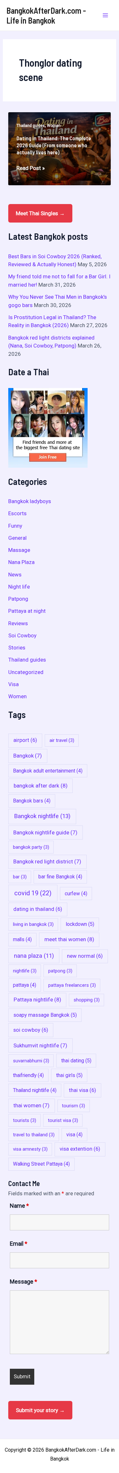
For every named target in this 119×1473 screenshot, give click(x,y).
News (15, 574)
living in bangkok (33, 924)
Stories (16, 647)
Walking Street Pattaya (41, 1164)
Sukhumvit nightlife (40, 1045)
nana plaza (34, 955)
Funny (15, 526)
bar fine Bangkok (60, 877)
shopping (87, 1000)
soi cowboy (30, 1030)
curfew (76, 893)
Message (23, 1281)
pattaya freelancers (72, 985)
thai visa (82, 1090)
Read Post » (31, 168)
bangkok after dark (41, 785)
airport (25, 740)
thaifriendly (28, 1075)
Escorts (17, 513)
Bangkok (27, 755)
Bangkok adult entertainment (48, 771)
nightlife (24, 971)
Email (18, 1243)
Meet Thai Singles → (40, 213)
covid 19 (32, 893)
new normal (85, 956)
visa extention (80, 1149)
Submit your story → (40, 1410)
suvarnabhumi (31, 1061)
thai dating (76, 1061)
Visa (13, 684)
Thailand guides (31, 125)
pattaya (24, 985)
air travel (62, 740)
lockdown (80, 924)
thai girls (69, 1075)
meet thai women (69, 939)
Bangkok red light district (47, 861)
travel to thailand (34, 1135)
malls (22, 939)
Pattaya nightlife (37, 999)
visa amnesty (30, 1149)
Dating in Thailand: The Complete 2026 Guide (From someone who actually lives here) (54, 145)
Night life (19, 586)
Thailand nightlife (34, 1090)
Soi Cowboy (22, 635)
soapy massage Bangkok (45, 1015)
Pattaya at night (27, 611)
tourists (24, 1120)
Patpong (18, 599)
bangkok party (31, 847)
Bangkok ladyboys (29, 501)
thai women (31, 1105)
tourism (73, 1106)
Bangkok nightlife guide (45, 832)
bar (20, 877)
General (17, 538)
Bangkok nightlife (42, 816)
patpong (60, 971)
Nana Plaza (21, 562)
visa (74, 1135)
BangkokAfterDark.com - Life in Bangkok (46, 15)
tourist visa (63, 1120)
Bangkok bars (31, 801)
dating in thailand (37, 909)
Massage (19, 550)
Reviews (18, 623)
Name (19, 1205)
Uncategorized (25, 672)
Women (54, 125)
